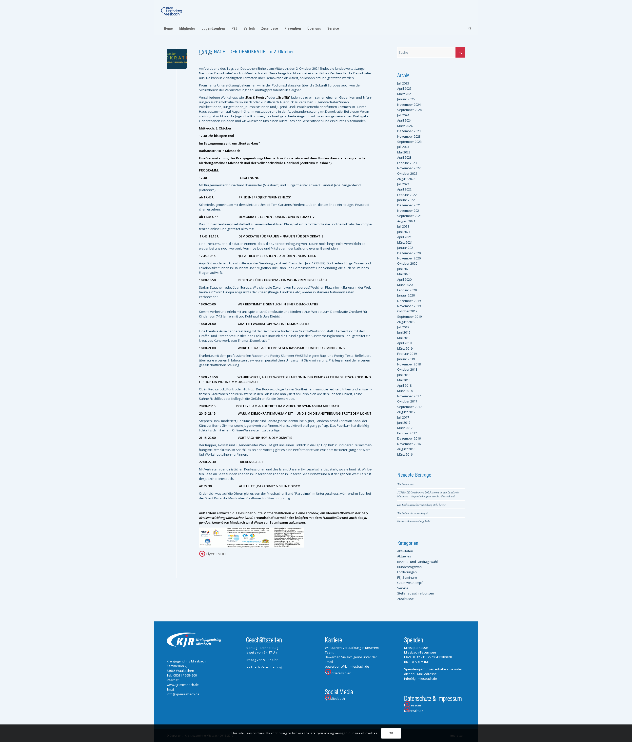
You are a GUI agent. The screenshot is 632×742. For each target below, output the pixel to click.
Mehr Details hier (338, 673)
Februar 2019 (407, 353)
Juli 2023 (403, 147)
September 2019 (409, 316)
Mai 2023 (403, 152)
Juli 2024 (403, 115)
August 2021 (406, 221)
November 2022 (409, 168)
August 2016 (406, 449)
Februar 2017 (407, 433)
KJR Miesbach (335, 698)
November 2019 (409, 306)
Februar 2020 (407, 290)
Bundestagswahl (409, 567)
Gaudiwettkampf (409, 582)
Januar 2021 (406, 247)
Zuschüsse (405, 598)
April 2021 (404, 237)
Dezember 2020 (409, 253)
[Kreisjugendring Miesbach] (171, 11)
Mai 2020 (403, 274)
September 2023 (409, 141)
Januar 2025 (406, 99)
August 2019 (406, 321)
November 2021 (409, 210)
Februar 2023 (407, 163)
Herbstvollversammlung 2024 (414, 521)
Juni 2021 (403, 232)
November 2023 (409, 136)
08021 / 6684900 (185, 675)
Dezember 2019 (409, 300)
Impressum (412, 705)
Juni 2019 (403, 332)
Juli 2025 (403, 83)
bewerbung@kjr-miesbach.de (347, 666)
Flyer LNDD (216, 553)
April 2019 (404, 343)
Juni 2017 (403, 422)
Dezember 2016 (409, 438)
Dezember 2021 (409, 205)
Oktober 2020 (407, 263)
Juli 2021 (403, 226)
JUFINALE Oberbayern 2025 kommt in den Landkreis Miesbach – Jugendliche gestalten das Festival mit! (428, 494)
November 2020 (409, 258)
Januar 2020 (406, 295)
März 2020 (405, 284)
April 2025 (404, 88)
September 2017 (409, 406)
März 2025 (405, 94)
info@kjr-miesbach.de (183, 694)
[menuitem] (168, 28)
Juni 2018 (403, 375)
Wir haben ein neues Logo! (412, 513)
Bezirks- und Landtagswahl (417, 561)
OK (391, 733)
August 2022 (406, 178)
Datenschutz (413, 710)
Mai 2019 (403, 338)
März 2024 (405, 126)
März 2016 (405, 454)
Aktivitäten (405, 551)
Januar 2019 (406, 359)
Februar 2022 (407, 194)
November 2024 (409, 104)
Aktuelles (205, 54)
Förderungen (407, 572)
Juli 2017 (403, 417)
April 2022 (404, 189)
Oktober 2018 (407, 369)
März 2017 (405, 427)
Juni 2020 (403, 269)
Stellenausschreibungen (415, 593)
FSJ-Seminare (407, 577)
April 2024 (404, 120)
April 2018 (404, 385)
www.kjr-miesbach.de (183, 684)
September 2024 (409, 109)
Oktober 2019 (407, 311)
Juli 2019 (403, 327)
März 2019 (405, 348)
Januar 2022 (406, 200)
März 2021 (405, 242)
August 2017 (406, 412)
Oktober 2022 (407, 173)
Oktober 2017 (407, 401)
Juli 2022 (403, 184)
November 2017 (409, 396)
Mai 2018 (403, 380)
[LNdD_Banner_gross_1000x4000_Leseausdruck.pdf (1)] (177, 59)
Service (402, 588)
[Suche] (468, 28)
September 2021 (409, 215)
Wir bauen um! (405, 484)
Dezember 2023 (409, 131)
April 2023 (404, 157)
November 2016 (409, 444)
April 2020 (404, 279)
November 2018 (409, 364)
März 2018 (405, 390)
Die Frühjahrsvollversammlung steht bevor (421, 505)
